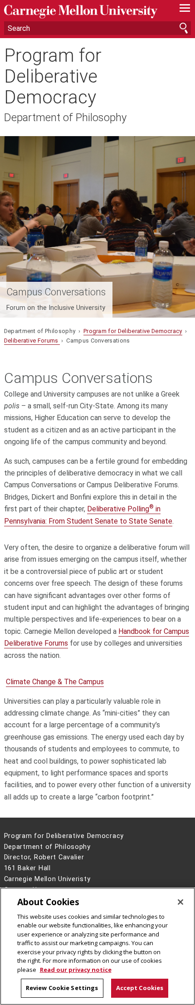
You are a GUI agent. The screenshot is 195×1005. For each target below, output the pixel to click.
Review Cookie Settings (62, 988)
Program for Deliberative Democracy (53, 76)
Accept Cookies (140, 988)
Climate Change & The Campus (55, 681)
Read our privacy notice (76, 970)
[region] (97, 946)
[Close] (180, 902)
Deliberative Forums (32, 340)
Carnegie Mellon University (83, 12)
